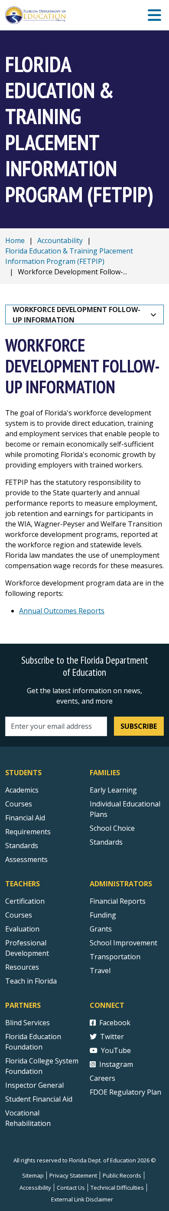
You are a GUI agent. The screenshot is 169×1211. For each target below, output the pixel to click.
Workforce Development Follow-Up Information (76, 314)
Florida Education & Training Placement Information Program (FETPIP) (69, 256)
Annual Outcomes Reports (61, 610)
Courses (18, 804)
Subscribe (138, 726)
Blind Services (27, 1022)
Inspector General (34, 1085)
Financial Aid (25, 818)
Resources (22, 967)
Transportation (115, 956)
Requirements (28, 831)
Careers (102, 1078)
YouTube (116, 1050)
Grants (101, 929)
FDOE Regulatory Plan (125, 1092)
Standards (21, 845)
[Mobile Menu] (154, 15)
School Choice (112, 828)
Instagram (116, 1064)
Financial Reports (118, 901)
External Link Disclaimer (82, 1199)
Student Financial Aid (38, 1099)
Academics (22, 790)
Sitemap (33, 1175)
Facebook (114, 1022)
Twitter (112, 1036)
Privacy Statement (73, 1175)
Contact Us (71, 1187)
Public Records (122, 1175)
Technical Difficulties (117, 1187)
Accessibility (35, 1187)
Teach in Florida (31, 981)
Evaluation (22, 929)
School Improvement (123, 943)
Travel (100, 970)
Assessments (26, 859)
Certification (25, 901)
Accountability (60, 240)
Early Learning (113, 790)
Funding (103, 915)
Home (15, 240)
